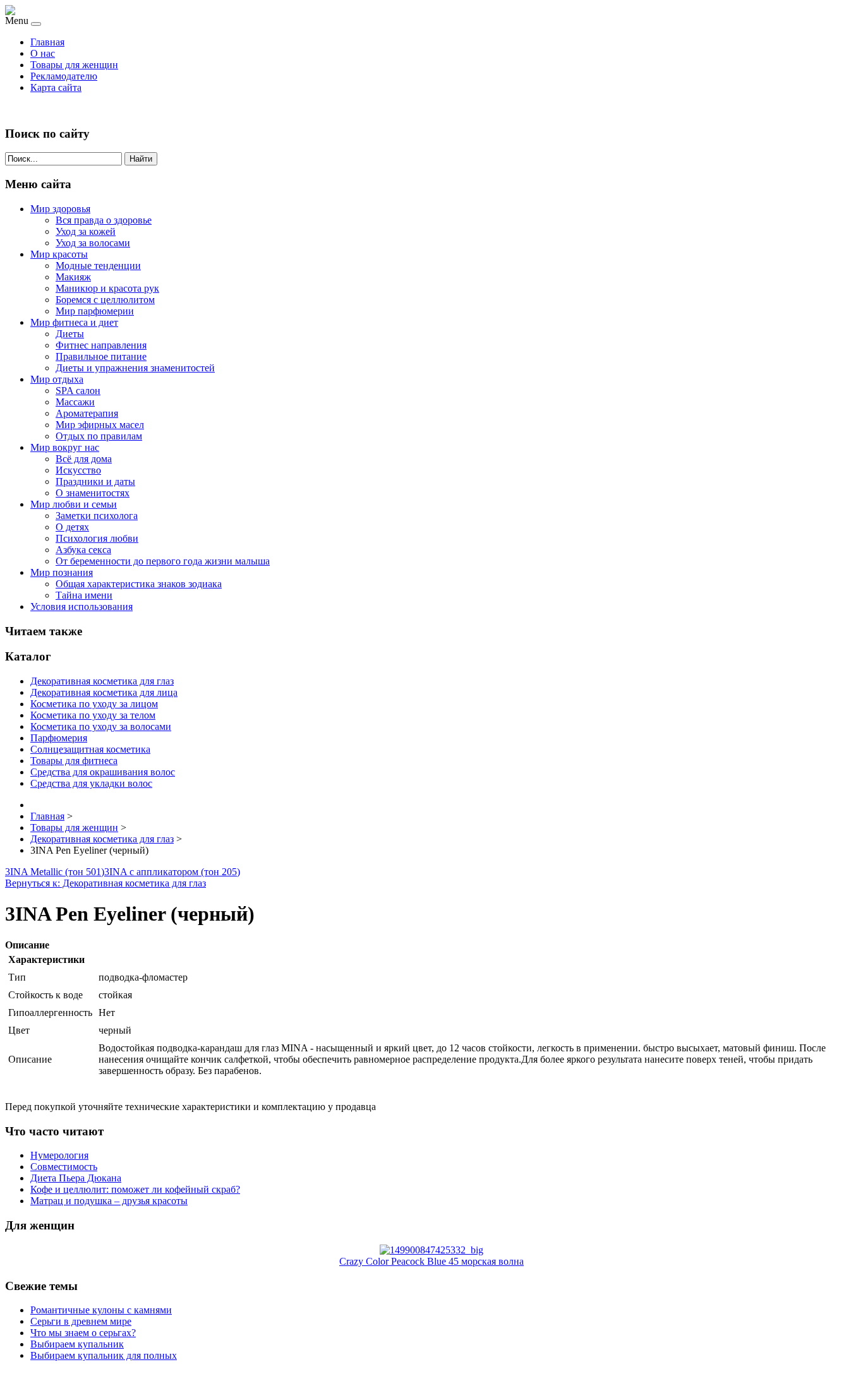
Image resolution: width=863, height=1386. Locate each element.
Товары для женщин (74, 64)
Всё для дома (84, 458)
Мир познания (61, 572)
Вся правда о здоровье (104, 220)
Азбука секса (83, 549)
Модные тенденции (98, 265)
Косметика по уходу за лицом (94, 703)
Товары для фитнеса (74, 760)
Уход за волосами (93, 242)
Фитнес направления (101, 345)
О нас (42, 53)
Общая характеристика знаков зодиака (139, 583)
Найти (141, 159)
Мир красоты (59, 254)
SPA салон (78, 390)
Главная (47, 42)
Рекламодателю (63, 76)
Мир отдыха (56, 379)
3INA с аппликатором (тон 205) (172, 871)
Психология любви (97, 538)
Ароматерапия (87, 413)
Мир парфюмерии (95, 311)
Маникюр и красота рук (107, 288)
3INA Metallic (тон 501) (54, 871)
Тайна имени (84, 595)
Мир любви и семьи (73, 504)
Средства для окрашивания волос (102, 772)
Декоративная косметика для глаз (102, 681)
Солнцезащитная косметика (90, 749)
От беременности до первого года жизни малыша (163, 561)
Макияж (73, 277)
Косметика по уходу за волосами (100, 726)
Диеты (70, 333)
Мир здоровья (60, 208)
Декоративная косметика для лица (104, 692)
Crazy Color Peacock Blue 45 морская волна (431, 1261)
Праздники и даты (95, 481)
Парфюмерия (58, 737)
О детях (72, 527)
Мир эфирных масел (100, 424)
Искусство (78, 470)
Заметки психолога (97, 515)
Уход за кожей (86, 231)
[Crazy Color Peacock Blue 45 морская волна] (431, 1250)
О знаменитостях (93, 492)
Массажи (75, 402)
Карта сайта (55, 87)
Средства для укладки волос (91, 783)
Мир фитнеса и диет (74, 322)
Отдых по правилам (99, 436)
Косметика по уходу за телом (92, 715)
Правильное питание (101, 356)
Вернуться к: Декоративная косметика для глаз (105, 883)
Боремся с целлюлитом (105, 299)
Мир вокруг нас (64, 447)
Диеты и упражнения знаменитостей (135, 367)
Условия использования (81, 606)
